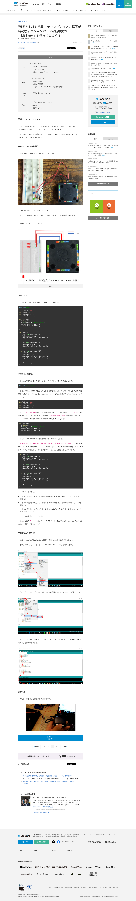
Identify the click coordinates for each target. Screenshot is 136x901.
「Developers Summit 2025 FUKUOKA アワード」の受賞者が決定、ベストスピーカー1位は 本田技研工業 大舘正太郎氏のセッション (104, 74)
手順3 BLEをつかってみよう (42, 102)
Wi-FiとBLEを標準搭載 (40, 66)
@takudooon (36, 807)
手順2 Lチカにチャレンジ (41, 93)
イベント (50, 4)
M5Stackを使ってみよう (39, 78)
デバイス (21, 48)
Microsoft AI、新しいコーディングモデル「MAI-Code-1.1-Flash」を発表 (104, 81)
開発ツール (83, 10)
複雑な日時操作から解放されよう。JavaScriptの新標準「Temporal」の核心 (104, 36)
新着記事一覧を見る (103, 183)
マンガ (104, 10)
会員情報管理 (68, 887)
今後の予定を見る (103, 218)
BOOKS (58, 4)
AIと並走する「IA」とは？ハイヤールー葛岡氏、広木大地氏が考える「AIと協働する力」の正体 (103, 162)
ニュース (36, 4)
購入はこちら (37, 108)
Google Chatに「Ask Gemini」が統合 (101, 68)
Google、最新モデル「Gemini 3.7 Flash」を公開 (104, 41)
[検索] (22, 10)
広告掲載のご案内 (110, 842)
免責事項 (76, 887)
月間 (110, 31)
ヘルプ (50, 887)
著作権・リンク (58, 887)
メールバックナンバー (104, 112)
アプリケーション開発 (38, 10)
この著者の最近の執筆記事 (40, 812)
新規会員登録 (103, 117)
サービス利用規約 (92, 887)
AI (27, 10)
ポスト (72, 48)
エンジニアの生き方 (63, 10)
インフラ (51, 10)
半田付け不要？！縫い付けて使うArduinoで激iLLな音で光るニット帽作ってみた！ (48, 782)
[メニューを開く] (8, 4)
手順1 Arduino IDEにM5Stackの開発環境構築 (48, 87)
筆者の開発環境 (38, 84)
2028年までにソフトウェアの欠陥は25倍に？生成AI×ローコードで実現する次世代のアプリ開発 (103, 146)
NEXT (64, 747)
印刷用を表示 (25, 764)
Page (24, 68)
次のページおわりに (50, 738)
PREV (37, 747)
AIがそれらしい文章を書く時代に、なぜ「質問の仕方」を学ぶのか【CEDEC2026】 (103, 169)
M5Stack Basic (36, 63)
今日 (95, 31)
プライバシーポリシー (105, 887)
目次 (50, 57)
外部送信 (115, 887)
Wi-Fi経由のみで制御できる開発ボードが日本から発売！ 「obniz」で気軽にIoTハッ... (49, 776)
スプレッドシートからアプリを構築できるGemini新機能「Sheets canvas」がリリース (104, 47)
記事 (43, 4)
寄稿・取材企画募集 (94, 842)
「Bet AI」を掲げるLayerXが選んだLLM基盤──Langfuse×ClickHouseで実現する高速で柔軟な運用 (104, 87)
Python (75, 10)
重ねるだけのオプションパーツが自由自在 (46, 72)
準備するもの (37, 81)
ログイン (103, 122)
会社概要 (83, 887)
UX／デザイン (95, 10)
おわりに (35, 105)
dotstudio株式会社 (47, 807)
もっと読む (24, 784)
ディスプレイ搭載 (39, 69)
